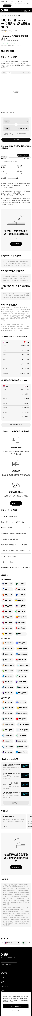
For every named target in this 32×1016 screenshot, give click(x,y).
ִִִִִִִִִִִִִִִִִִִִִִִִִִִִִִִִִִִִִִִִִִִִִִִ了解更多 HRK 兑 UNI (16, 425)
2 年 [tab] (28, 72)
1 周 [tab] (14, 72)
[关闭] (28, 994)
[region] (16, 1004)
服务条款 (22, 900)
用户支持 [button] (4, 986)
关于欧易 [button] (4, 973)
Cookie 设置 (16, 1010)
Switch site (7, 5)
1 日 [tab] (9, 72)
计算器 (9, 15)
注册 (25, 10)
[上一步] (2, 943)
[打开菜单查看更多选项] (30, 10)
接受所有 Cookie (16, 1006)
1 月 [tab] (18, 72)
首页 (2, 15)
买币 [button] (2, 991)
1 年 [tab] (23, 72)
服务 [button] (2, 982)
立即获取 (5, 826)
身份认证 (10, 475)
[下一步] (30, 943)
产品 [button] (2, 977)
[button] (21, 10)
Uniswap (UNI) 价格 (13, 178)
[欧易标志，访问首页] (4, 10)
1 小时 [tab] (3, 72)
